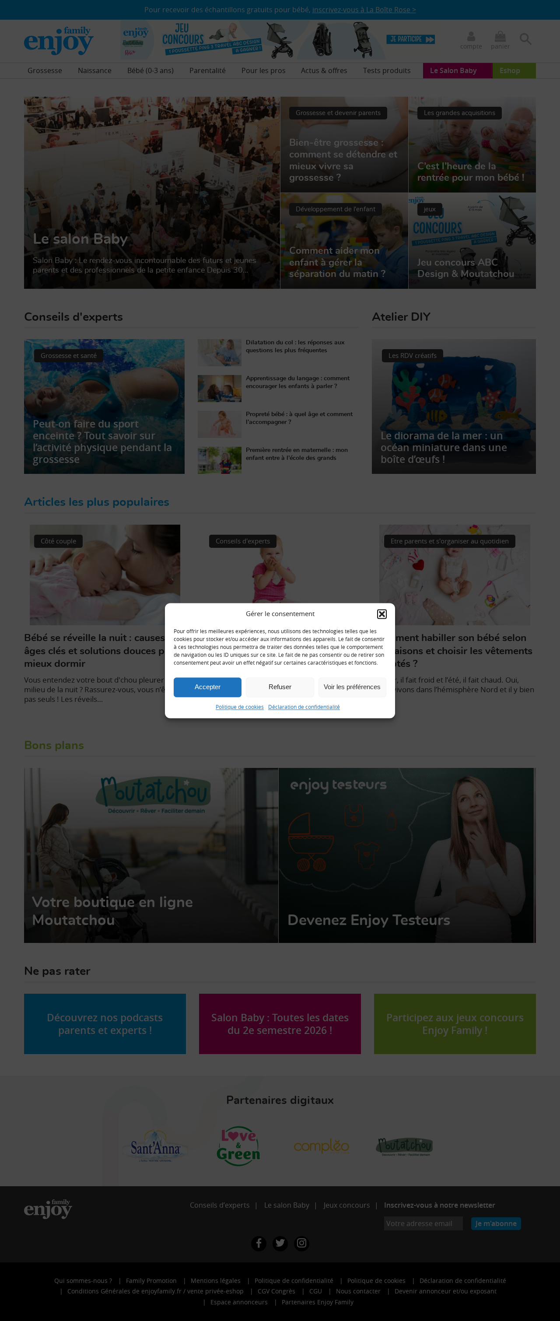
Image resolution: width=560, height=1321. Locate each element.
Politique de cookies (240, 706)
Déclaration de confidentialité (304, 706)
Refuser (280, 686)
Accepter (207, 686)
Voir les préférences (352, 686)
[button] (382, 614)
